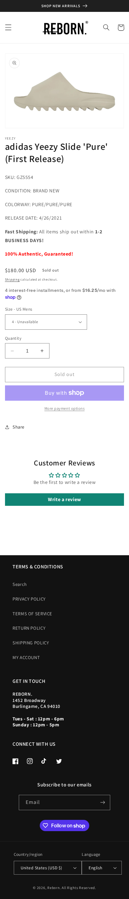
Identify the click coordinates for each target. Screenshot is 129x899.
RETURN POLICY (29, 628)
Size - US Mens (19, 309)
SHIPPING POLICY (31, 643)
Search (20, 584)
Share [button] (18, 427)
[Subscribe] (102, 802)
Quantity (13, 338)
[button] (8, 27)
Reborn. (54, 887)
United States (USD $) (41, 868)
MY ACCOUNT (26, 657)
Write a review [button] (64, 499)
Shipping (12, 279)
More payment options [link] (64, 408)
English (95, 868)
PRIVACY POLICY (29, 599)
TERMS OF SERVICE (32, 614)
